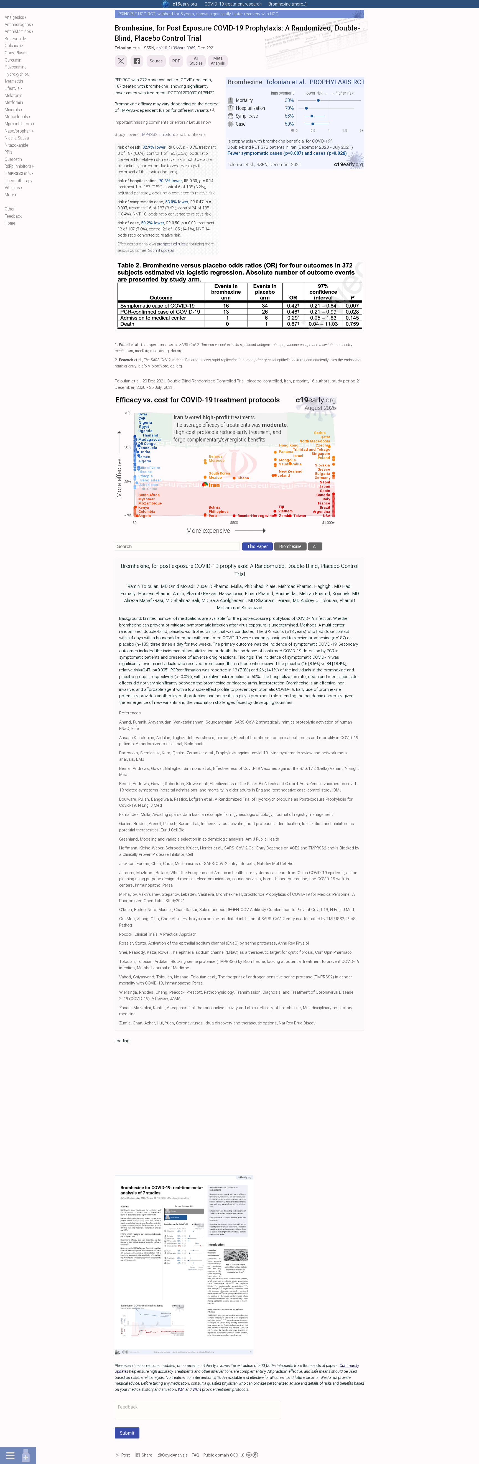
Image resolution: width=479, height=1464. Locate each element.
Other (10, 209)
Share (147, 1455)
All (315, 546)
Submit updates (161, 250)
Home (10, 223)
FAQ (195, 1455)
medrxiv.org (159, 351)
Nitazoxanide (16, 145)
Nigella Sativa (17, 138)
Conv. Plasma (17, 52)
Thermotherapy (18, 180)
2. (116, 360)
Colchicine (14, 45)
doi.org (176, 351)
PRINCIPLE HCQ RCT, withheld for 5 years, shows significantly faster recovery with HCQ (199, 13)
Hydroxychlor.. (17, 74)
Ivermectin (14, 81)
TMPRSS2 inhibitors (157, 134)
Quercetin (13, 159)
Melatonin (13, 95)
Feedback (13, 216)
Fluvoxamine (16, 67)
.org (184, 4)
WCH (197, 1389)
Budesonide (15, 38)
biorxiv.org (160, 366)
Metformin (14, 102)
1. (116, 344)
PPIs (8, 152)
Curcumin (13, 60)
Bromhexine (290, 546)
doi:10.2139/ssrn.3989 (175, 47)
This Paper (257, 546)
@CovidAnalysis (173, 1455)
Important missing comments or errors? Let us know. (163, 122)
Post (125, 1455)
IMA (181, 1389)
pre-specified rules (171, 244)
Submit (127, 1433)
